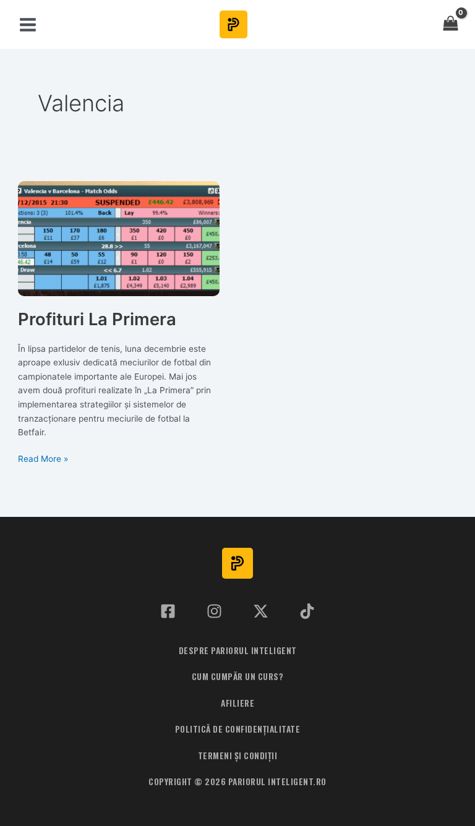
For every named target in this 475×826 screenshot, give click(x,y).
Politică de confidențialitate (238, 729)
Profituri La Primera (97, 319)
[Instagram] (214, 611)
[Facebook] (168, 611)
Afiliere (237, 703)
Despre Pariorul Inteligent (238, 650)
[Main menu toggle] (27, 24)
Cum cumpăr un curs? (238, 676)
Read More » (43, 459)
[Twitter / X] (260, 611)
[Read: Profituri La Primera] (118, 238)
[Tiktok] (307, 611)
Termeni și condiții (238, 755)
